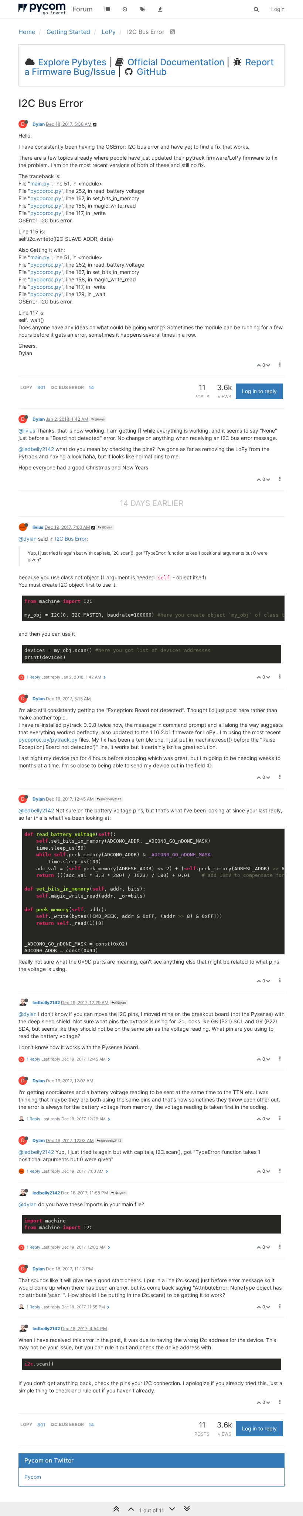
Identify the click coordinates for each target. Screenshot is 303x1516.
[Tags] (143, 9)
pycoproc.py (45, 191)
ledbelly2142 (46, 1002)
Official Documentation (174, 62)
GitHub (151, 71)
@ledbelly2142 (36, 449)
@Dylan (106, 527)
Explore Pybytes (71, 62)
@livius (99, 419)
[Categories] (107, 9)
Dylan (39, 124)
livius (38, 527)
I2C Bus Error (70, 538)
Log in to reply (259, 391)
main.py (40, 183)
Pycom (32, 1477)
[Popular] (160, 9)
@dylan (27, 538)
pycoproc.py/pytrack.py (48, 739)
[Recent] (125, 9)
